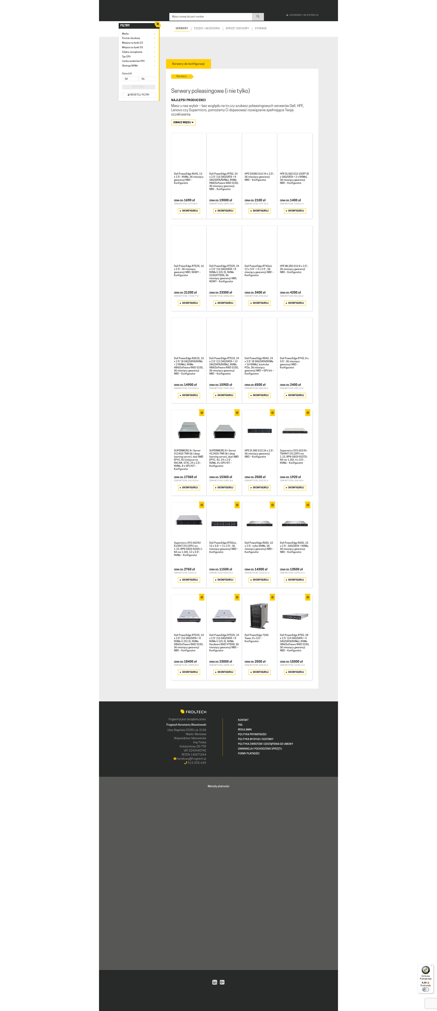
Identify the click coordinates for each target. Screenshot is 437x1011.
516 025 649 (196, 763)
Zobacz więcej (182, 122)
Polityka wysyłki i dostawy (255, 739)
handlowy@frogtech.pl (191, 759)
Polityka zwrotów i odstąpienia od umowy (265, 744)
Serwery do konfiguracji (188, 64)
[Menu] (431, 966)
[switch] (425, 989)
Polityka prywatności (252, 734)
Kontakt (243, 720)
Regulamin (245, 730)
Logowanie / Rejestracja (303, 15)
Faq (240, 725)
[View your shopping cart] (332, 31)
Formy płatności (248, 753)
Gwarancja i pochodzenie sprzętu (260, 749)
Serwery (181, 76)
